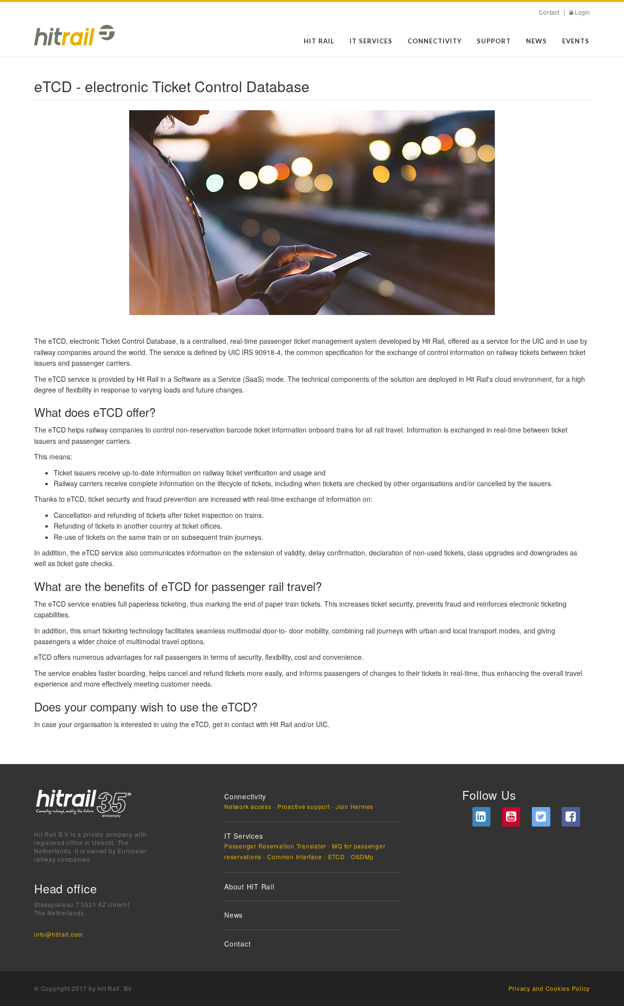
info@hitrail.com (58, 934)
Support (494, 41)
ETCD (336, 856)
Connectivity (435, 41)
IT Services (371, 41)
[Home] (74, 35)
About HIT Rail (249, 886)
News (536, 41)
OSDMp (362, 856)
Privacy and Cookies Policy (549, 988)
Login (582, 12)
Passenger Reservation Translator (275, 846)
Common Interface (294, 856)
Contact (549, 12)
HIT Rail (319, 41)
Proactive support (303, 806)
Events (575, 41)
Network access (248, 806)
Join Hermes (354, 806)
